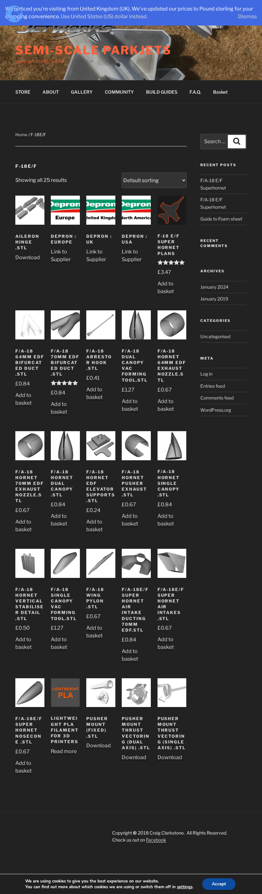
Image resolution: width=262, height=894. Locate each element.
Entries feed (212, 386)
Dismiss (247, 16)
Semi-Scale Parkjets (93, 50)
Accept (219, 884)
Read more (64, 751)
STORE (22, 92)
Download (27, 257)
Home (21, 134)
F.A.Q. (195, 92)
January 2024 (214, 287)
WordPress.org (215, 410)
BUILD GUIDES (161, 92)
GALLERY (82, 92)
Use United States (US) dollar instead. (104, 16)
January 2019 (214, 298)
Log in (206, 374)
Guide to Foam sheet (221, 219)
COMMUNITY (119, 92)
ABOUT (50, 92)
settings (184, 887)
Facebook (156, 840)
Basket (220, 92)
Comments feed (217, 397)
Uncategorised (215, 336)
